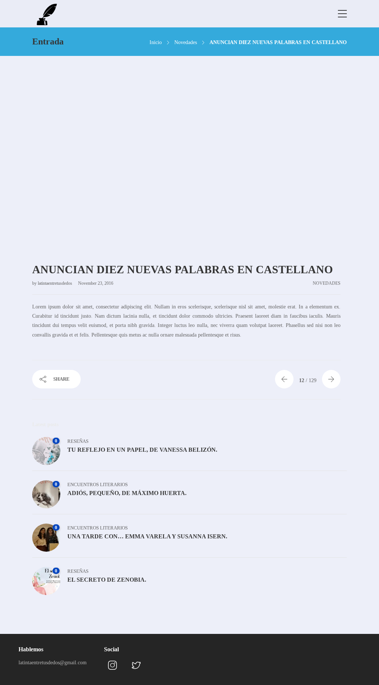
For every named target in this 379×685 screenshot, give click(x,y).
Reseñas (77, 441)
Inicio (156, 42)
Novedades (185, 42)
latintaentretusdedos (55, 283)
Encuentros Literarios (97, 484)
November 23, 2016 (95, 283)
